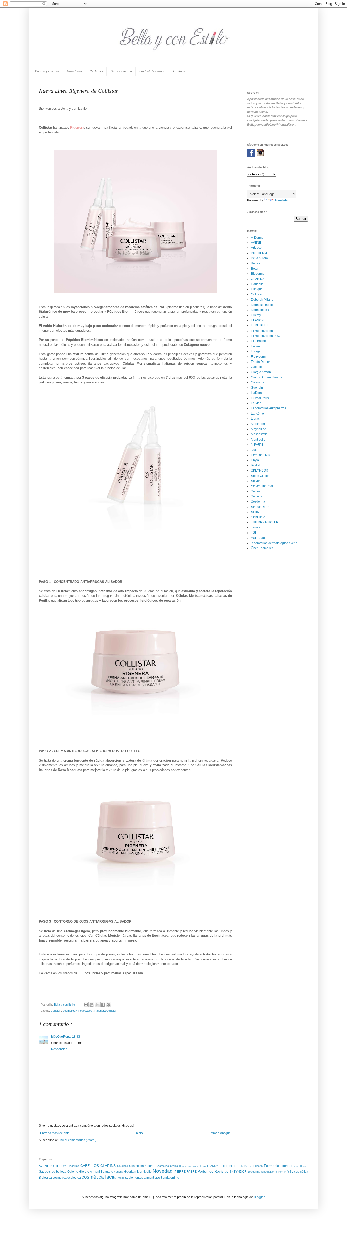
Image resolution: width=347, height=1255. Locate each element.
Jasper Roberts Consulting (178, 738)
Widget (194, 738)
